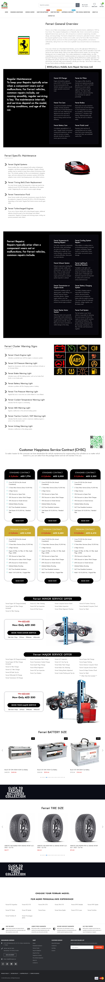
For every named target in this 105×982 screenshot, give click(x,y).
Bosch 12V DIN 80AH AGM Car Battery (81, 770)
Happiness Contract (68, 12)
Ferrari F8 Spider (26, 910)
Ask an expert (10, 955)
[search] (78, 5)
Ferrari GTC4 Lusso (76, 910)
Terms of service (34, 973)
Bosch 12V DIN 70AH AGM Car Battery (16, 770)
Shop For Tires (55, 12)
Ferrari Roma (41, 910)
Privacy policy (5, 973)
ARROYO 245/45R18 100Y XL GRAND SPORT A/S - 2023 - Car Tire (19, 846)
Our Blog (54, 948)
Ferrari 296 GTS (59, 905)
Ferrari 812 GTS (26, 905)
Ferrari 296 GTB (42, 905)
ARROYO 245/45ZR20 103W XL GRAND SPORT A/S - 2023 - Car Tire (84, 846)
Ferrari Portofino (92, 910)
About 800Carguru (56, 943)
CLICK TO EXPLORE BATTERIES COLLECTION (15, 792)
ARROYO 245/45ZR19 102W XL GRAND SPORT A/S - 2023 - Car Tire (51, 846)
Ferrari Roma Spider (60, 910)
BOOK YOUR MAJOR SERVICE (23, 705)
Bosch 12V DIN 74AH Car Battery (47, 770)
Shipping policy (24, 973)
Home (6, 12)
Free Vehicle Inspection (83, 12)
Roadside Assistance (16, 12)
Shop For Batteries (42, 12)
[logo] (4, 5)
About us (95, 12)
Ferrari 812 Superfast (11, 905)
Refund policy (14, 973)
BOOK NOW (20, 521)
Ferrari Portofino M (11, 916)
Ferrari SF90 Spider (93, 905)
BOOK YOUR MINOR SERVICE (23, 633)
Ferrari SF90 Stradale (77, 905)
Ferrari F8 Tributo (10, 910)
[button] (40, 777)
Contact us (51, 16)
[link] (3, 963)
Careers (53, 950)
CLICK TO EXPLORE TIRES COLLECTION (15, 869)
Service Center (29, 12)
